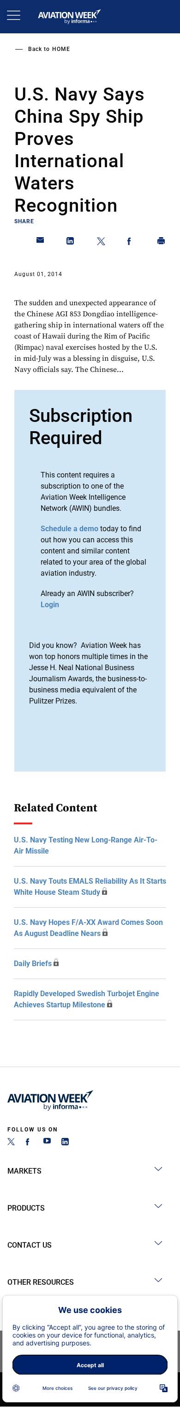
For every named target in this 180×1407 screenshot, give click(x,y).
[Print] (161, 242)
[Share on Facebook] (131, 242)
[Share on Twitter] (101, 242)
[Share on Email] (40, 242)
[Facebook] (29, 1142)
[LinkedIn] (65, 1142)
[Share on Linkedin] (70, 242)
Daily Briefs (33, 963)
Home (61, 49)
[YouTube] (47, 1142)
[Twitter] (11, 1142)
